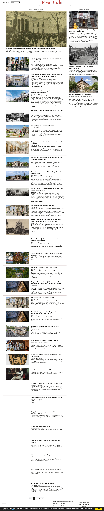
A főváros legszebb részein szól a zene (42, 297)
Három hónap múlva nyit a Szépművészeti (43, 455)
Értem (98, 508)
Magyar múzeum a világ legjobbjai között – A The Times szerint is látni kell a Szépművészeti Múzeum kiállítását (46, 283)
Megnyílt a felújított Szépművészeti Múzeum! (44, 412)
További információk (12, 509)
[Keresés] (19, 2)
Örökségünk (41, 6)
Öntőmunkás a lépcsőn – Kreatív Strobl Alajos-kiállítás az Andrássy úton (82, 30)
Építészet (33, 6)
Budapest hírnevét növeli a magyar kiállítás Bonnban (47, 369)
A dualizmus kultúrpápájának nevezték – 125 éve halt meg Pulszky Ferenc (47, 111)
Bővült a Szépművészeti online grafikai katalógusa (46, 469)
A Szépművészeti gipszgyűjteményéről (42, 483)
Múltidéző (49, 6)
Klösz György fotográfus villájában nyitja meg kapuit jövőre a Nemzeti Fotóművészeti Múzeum (46, 75)
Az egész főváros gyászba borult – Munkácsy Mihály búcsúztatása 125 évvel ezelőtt (30, 48)
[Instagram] (101, 2)
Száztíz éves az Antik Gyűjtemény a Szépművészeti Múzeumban (46, 355)
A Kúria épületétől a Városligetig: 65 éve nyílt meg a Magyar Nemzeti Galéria (46, 91)
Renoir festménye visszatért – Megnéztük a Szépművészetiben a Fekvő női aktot (44, 312)
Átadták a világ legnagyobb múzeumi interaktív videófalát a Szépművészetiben (45, 341)
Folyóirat (70, 6)
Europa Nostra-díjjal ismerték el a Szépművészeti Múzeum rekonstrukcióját (45, 239)
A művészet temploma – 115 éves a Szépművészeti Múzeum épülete (46, 172)
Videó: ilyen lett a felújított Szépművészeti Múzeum (46, 397)
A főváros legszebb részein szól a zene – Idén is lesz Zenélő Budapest (46, 58)
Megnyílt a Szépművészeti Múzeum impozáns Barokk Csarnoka (47, 142)
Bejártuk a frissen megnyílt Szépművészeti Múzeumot (47, 383)
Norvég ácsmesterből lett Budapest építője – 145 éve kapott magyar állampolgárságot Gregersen (46, 220)
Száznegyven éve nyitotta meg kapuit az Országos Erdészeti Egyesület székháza (81, 95)
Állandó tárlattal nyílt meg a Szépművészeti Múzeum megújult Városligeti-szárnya (47, 158)
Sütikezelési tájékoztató (84, 502)
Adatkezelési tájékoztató (84, 504)
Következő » (40, 498)
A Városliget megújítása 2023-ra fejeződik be (44, 267)
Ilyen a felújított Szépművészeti (40, 426)
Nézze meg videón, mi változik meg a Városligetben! (46, 253)
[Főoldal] (52, 2)
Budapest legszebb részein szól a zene (42, 126)
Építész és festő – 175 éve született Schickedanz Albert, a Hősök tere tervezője (47, 189)
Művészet (57, 6)
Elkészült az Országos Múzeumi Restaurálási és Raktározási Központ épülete (45, 327)
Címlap (26, 6)
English (77, 6)
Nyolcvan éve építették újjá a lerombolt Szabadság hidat (81, 67)
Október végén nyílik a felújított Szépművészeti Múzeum (45, 441)
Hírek (63, 6)
